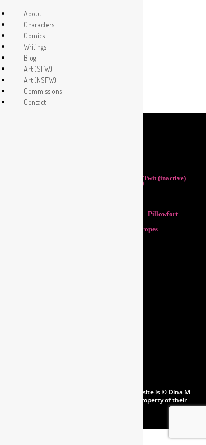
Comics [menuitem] (34, 35)
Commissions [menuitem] (43, 90)
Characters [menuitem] (39, 24)
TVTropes (144, 229)
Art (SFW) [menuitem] (38, 68)
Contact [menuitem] (35, 102)
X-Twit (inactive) (162, 178)
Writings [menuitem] (35, 46)
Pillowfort (163, 214)
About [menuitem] (32, 13)
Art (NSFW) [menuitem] (40, 79)
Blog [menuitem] (30, 57)
